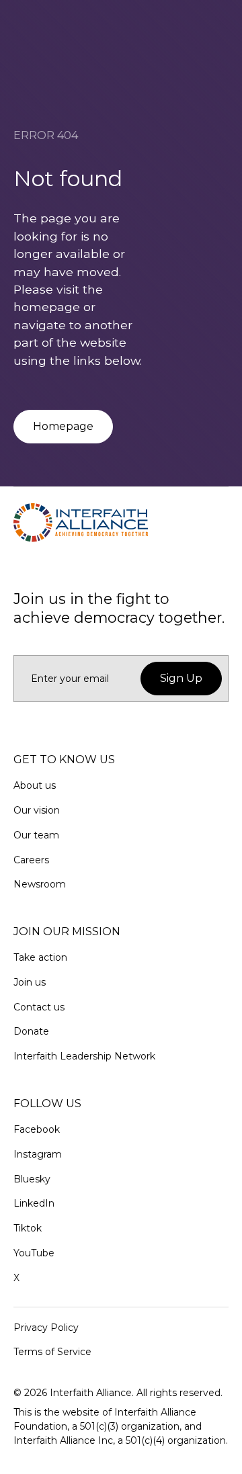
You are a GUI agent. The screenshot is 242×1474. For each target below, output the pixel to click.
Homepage (63, 426)
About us (34, 785)
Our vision (36, 810)
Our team (36, 835)
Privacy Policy (46, 1327)
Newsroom (39, 884)
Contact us (39, 1007)
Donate (31, 1031)
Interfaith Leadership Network (84, 1056)
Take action (40, 957)
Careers (31, 860)
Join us (29, 982)
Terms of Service (52, 1352)
